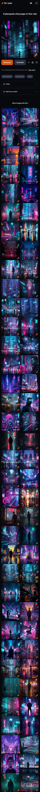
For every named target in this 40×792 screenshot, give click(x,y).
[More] (29, 62)
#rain (30, 76)
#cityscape (20, 76)
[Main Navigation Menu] (36, 3)
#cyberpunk (7, 76)
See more (31, 70)
